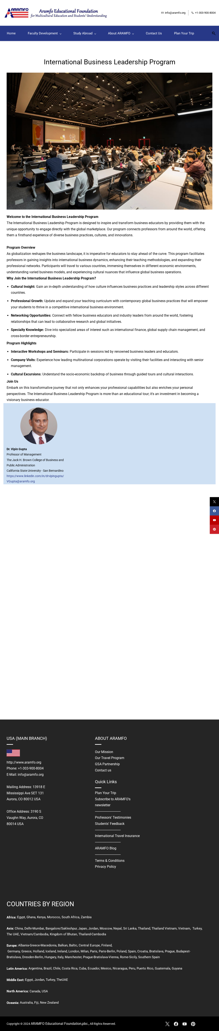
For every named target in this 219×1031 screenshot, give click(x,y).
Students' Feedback (109, 824)
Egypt (21, 917)
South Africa (70, 917)
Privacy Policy (105, 867)
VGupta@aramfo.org (21, 481)
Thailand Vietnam (164, 928)
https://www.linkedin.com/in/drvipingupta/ (35, 476)
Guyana (177, 968)
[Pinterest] (193, 1024)
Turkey (197, 928)
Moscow (106, 928)
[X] (167, 1024)
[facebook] (214, 511)
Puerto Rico (145, 968)
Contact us (103, 770)
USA (45, 991)
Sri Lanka (129, 928)
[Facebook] (176, 1024)
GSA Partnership (107, 764)
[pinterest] (214, 529)
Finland (106, 945)
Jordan (93, 928)
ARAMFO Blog (105, 848)
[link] (109, 75)
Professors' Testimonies (113, 817)
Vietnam (184, 928)
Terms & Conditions (109, 861)
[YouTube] (184, 1024)
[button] (212, 33)
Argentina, (36, 968)
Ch (17, 928)
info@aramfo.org (31, 775)
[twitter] (214, 501)
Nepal (117, 928)
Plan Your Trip (105, 793)
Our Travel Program (109, 758)
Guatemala (162, 968)
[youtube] (214, 520)
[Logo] (56, 13)
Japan (82, 928)
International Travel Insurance (117, 836)
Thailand (144, 928)
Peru (132, 968)
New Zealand (49, 1003)
